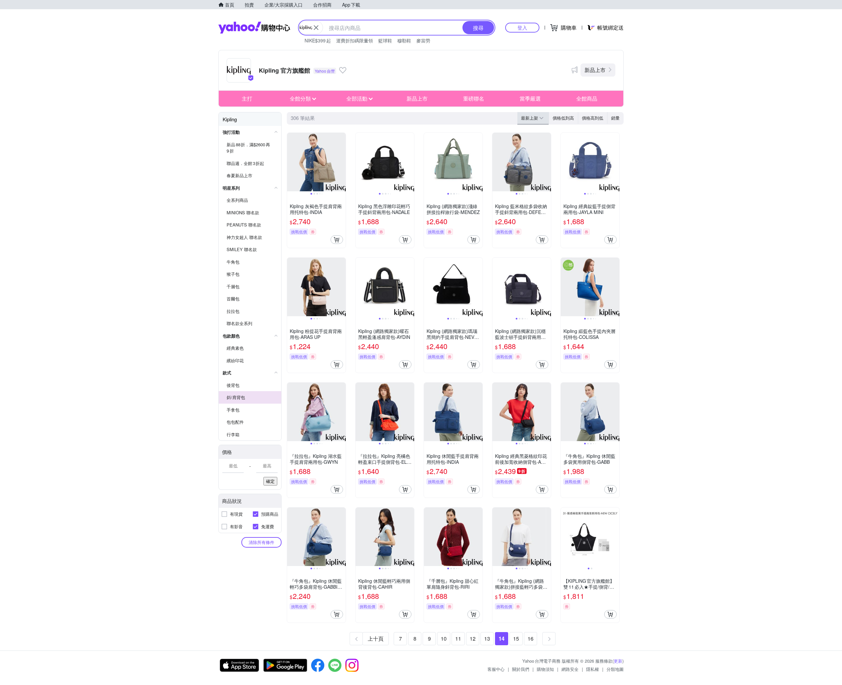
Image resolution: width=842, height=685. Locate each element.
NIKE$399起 (318, 40)
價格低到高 (563, 118)
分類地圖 (615, 669)
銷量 (615, 118)
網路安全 (570, 669)
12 (473, 638)
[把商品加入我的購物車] (337, 239)
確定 (270, 481)
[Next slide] (341, 162)
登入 (522, 27)
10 (444, 638)
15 (516, 638)
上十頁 (376, 638)
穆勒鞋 (404, 40)
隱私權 (592, 669)
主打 (247, 98)
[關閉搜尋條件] (316, 28)
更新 (618, 661)
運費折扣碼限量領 (354, 40)
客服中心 (496, 669)
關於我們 (520, 669)
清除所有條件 (261, 542)
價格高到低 (592, 118)
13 (487, 638)
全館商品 (586, 98)
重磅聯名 (473, 98)
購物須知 (545, 669)
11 (458, 638)
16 (530, 638)
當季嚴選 (530, 98)
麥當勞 (423, 40)
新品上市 (595, 70)
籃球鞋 (385, 40)
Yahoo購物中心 (254, 27)
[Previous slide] (291, 162)
